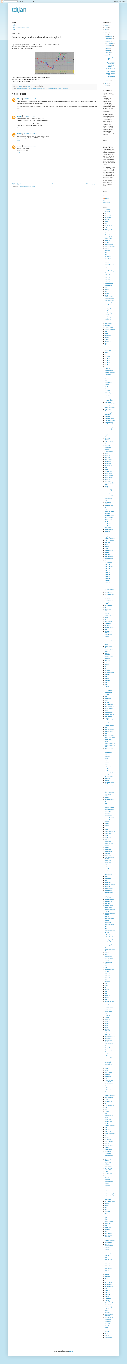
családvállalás (108, 430)
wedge (106, 1327)
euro (106, 585)
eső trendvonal (109, 556)
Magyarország (108, 901)
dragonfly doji (108, 490)
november (109, 38)
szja (106, 1175)
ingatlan (107, 769)
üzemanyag (108, 1298)
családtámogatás (109, 428)
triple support (108, 1268)
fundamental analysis (108, 643)
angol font (107, 250)
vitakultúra (107, 1323)
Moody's (107, 933)
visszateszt (108, 1321)
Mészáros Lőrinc (109, 918)
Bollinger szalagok (110, 329)
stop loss (107, 1143)
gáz (106, 668)
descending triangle (108, 448)
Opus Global (108, 1005)
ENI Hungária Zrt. (109, 540)
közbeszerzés (108, 863)
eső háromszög (109, 550)
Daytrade (107, 445)
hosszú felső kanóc (110, 737)
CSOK (106, 434)
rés (105, 1086)
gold (106, 696)
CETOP (107, 385)
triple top (107, 1270)
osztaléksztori (108, 1011)
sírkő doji (107, 1135)
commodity (108, 397)
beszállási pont (109, 317)
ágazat (106, 221)
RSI (106, 1107)
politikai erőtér (108, 1058)
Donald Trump (108, 471)
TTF (106, 1272)
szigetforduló (108, 1166)
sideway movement (110, 1133)
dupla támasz (108, 498)
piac (106, 1046)
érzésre (107, 546)
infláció (107, 765)
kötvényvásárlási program (109, 858)
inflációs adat (108, 767)
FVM (106, 662)
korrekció (107, 853)
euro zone (107, 587)
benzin (106, 311)
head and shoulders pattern (109, 724)
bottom (106, 333)
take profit (107, 1179)
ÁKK (106, 227)
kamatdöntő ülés (109, 809)
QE (105, 1066)
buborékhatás (108, 347)
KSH (106, 864)
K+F (106, 805)
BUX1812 (107, 364)
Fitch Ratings (108, 621)
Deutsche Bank (109, 451)
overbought (108, 1015)
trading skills (108, 1223)
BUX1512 (107, 360)
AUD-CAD (107, 275)
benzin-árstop (108, 313)
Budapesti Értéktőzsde (108, 349)
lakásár (107, 867)
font (106, 629)
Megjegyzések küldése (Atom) (27, 186)
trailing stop (108, 1227)
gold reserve (108, 698)
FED (106, 607)
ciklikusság (108, 393)
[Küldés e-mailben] (35, 86)
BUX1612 (107, 362)
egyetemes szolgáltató (108, 502)
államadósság (108, 235)
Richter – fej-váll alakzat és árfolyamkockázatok (110, 76)
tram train (107, 1229)
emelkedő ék (108, 524)
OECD (106, 985)
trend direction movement (108, 1236)
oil (105, 987)
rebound (107, 1078)
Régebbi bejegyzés (91, 184)
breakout (107, 337)
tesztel (106, 1209)
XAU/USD (107, 1335)
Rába (106, 1068)
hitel (106, 733)
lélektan (107, 876)
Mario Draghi (108, 907)
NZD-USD (107, 975)
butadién (107, 352)
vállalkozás (108, 1304)
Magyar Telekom (109, 899)
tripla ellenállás (109, 1260)
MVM (106, 947)
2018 (106, 29)
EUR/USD (107, 583)
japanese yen (108, 790)
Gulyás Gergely (109, 708)
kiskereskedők (108, 833)
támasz (107, 1183)
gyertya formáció (109, 714)
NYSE (106, 983)
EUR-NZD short (110, 69)
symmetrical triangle (108, 1160)
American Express (109, 246)
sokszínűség (108, 1139)
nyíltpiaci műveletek (107, 980)
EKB (106, 509)
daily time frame (109, 441)
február (108, 55)
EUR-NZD (107, 570)
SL (14, 29)
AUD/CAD (107, 279)
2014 (106, 86)
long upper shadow (110, 884)
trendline (107, 1249)
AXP (106, 287)
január (108, 81)
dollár (106, 469)
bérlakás (107, 315)
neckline (107, 954)
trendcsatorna (108, 1242)
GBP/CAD (107, 678)
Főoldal (15, 25)
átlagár (106, 273)
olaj (106, 993)
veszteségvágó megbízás (109, 1315)
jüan (106, 803)
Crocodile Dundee (110, 420)
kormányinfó (108, 849)
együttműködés (109, 505)
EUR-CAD (45, 88)
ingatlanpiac (108, 771)
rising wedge (108, 1101)
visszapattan (108, 1319)
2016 (106, 34)
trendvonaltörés (109, 1254)
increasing (107, 756)
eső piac (107, 552)
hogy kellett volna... (110, 735)
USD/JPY (107, 1296)
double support (109, 477)
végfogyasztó (108, 1308)
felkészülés (108, 615)
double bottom (108, 473)
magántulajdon (109, 888)
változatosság (108, 1306)
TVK (106, 1280)
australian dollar (109, 283)
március (108, 52)
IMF (106, 750)
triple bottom (108, 1264)
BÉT (106, 321)
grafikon (107, 702)
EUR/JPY (107, 581)
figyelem (107, 619)
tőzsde (106, 1219)
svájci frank (108, 1151)
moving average (109, 939)
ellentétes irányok (109, 515)
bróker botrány (109, 341)
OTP (106, 1013)
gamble (107, 664)
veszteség (107, 1312)
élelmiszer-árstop (109, 511)
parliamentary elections (108, 1033)
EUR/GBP (107, 577)
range (106, 1070)
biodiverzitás (108, 323)
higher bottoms (109, 731)
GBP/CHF (107, 680)
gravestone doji (109, 704)
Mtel (106, 943)
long (106, 880)
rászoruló (107, 1074)
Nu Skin (107, 971)
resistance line (109, 1090)
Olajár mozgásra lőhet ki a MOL (110, 58)
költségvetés (108, 855)
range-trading (108, 1072)
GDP (106, 688)
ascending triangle (110, 271)
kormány (107, 847)
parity (106, 1027)
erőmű (106, 544)
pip (105, 1052)
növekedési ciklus (109, 969)
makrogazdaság (109, 905)
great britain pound (110, 706)
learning (107, 871)
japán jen (107, 788)
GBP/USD (107, 686)
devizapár (107, 457)
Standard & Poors (109, 1141)
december (109, 36)
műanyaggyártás (109, 945)
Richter (107, 1099)
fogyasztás (107, 625)
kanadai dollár (108, 816)
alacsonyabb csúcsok (108, 230)
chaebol (107, 387)
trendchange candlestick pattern (110, 1239)
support (107, 1147)
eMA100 (107, 522)
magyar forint (108, 890)
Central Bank (108, 383)
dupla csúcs (39, 88)
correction (107, 416)
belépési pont (108, 307)
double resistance (109, 475)
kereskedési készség (108, 820)
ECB (106, 500)
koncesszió (108, 841)
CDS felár (107, 379)
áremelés (107, 261)
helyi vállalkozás (109, 729)
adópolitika (108, 217)
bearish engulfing (109, 300)
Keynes (107, 825)
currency (107, 426)
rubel (106, 1109)
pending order (108, 1038)
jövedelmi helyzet (109, 799)
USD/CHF (107, 1294)
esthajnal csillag (109, 558)
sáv (106, 1113)
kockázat (60, 88)
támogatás (107, 1185)
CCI (106, 376)
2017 (106, 32)
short (66, 88)
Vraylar (107, 1325)
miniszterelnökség (109, 924)
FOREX (107, 637)
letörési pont (108, 878)
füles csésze (108, 660)
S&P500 (107, 1111)
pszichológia (108, 1064)
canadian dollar (109, 370)
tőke (106, 1217)
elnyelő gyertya (109, 518)
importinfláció (108, 752)
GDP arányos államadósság (108, 691)
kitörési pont (108, 837)
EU (105, 560)
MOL (106, 929)
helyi (106, 727)
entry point (107, 542)
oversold (107, 1017)
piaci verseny (108, 1050)
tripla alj (107, 1256)
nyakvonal (107, 977)
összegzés (107, 1019)
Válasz (18, 110)
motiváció (107, 935)
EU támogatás (108, 562)
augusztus (109, 45)
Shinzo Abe (108, 1119)
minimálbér (108, 922)
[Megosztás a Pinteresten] (42, 86)
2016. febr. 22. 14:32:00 (30, 146)
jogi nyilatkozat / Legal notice (21, 27)
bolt (106, 331)
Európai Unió (108, 592)
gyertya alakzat (109, 712)
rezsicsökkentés (109, 1097)
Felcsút (107, 613)
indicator (107, 761)
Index (106, 758)
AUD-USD (107, 277)
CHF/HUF (107, 391)
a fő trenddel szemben (108, 210)
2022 (106, 25)
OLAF (106, 991)
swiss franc (108, 1153)
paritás (106, 1025)
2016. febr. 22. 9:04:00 (30, 116)
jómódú (107, 797)
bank (106, 291)
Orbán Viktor (108, 1009)
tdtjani (20, 9)
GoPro (106, 700)
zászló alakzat (108, 1337)
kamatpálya (108, 812)
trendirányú (108, 1248)
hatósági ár (108, 722)
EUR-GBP (107, 568)
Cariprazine (108, 374)
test (106, 1207)
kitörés (106, 835)
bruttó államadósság (108, 344)
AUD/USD (107, 281)
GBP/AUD (107, 676)
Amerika (107, 248)
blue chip (107, 325)
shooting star (108, 1121)
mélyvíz (107, 916)
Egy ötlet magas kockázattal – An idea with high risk (110, 64)
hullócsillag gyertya (110, 743)
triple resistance (109, 1266)
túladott (107, 1274)
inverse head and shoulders (109, 783)
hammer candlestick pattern (110, 719)
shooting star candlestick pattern (110, 1124)
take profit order (109, 1181)
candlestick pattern (110, 372)
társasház (107, 1192)
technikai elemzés (109, 1196)
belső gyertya (108, 309)
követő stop (108, 860)
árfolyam (107, 263)
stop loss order (109, 1145)
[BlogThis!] (37, 86)
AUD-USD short (110, 71)
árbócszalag (108, 256)
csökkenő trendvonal (107, 438)
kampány (107, 814)
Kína (106, 827)
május (108, 50)
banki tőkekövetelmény (109, 296)
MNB (106, 927)
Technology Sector (110, 1201)
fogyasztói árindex (53, 88)
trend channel (108, 1233)
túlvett (106, 1278)
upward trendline (109, 1286)
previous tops (108, 1060)
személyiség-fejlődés (108, 1163)
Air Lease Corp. (109, 225)
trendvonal (107, 1252)
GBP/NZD (107, 684)
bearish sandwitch (109, 303)
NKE (106, 967)
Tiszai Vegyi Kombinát (108, 1214)
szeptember (109, 43)
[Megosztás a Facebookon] (40, 86)
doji (106, 467)
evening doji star (109, 600)
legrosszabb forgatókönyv (108, 873)
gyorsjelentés (108, 716)
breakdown (108, 335)
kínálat (106, 829)
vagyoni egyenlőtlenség (109, 1301)
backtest (107, 289)
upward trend (108, 1284)
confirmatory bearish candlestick (110, 403)
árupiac (107, 267)
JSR (106, 801)
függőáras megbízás (107, 654)
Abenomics (108, 215)
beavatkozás (108, 305)
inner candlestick (109, 773)
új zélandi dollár (109, 1282)
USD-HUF (107, 1290)
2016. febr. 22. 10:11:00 (30, 133)
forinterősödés (108, 641)
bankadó (107, 293)
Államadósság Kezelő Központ (109, 237)
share (106, 1117)
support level (108, 1149)
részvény (107, 1092)
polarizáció (108, 1054)
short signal (108, 1131)
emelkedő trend (109, 529)
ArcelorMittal (108, 258)
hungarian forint (109, 748)
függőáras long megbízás (109, 650)
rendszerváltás (109, 1084)
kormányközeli (109, 851)
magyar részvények (108, 896)
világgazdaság (109, 1317)
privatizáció (108, 1062)
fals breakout (108, 605)
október (108, 41)
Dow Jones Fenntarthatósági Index (109, 483)
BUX (106, 354)
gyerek (106, 710)
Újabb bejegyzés (17, 184)
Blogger (71, 1351)
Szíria (106, 1171)
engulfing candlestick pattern (110, 537)
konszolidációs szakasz (109, 844)
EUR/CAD (107, 573)
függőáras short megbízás (109, 657)
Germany (107, 694)
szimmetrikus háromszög (108, 1168)
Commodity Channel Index (109, 399)
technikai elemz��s (108, 1198)
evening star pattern (108, 602)
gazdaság (107, 670)
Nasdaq (107, 952)
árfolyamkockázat (109, 265)
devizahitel (108, 455)
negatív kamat (108, 956)
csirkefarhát (108, 432)
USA (106, 1288)
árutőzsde (107, 269)
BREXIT (107, 339)
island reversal (109, 786)
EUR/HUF (107, 579)
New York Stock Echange (109, 959)
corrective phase (109, 418)
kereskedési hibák (109, 818)
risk (64, 88)
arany (106, 254)
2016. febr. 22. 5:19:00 (30, 99)
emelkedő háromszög (108, 526)
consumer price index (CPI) (23, 88)
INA (106, 754)
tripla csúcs (108, 1258)
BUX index (107, 356)
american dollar (109, 244)
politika (107, 1056)
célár (106, 381)
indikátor (107, 763)
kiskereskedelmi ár (110, 831)
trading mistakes (109, 1221)
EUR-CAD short (109, 566)
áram (106, 252)
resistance (107, 1088)
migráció (107, 920)
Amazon (107, 242)
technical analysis (109, 1194)
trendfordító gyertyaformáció (109, 1245)
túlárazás (107, 1276)
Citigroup (107, 395)
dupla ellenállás (109, 496)
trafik (106, 1225)
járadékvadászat (109, 792)
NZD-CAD (107, 973)
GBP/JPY (107, 682)
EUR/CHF (107, 575)
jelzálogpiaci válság (108, 794)
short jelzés (108, 1129)
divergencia (108, 463)
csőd (106, 436)
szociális (107, 1177)
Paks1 (106, 1021)
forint (106, 639)
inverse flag (108, 780)
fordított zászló (108, 635)
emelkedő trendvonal (107, 532)
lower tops (107, 886)
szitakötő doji (108, 1173)
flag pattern (108, 623)
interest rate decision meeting (109, 775)
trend (106, 1231)
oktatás (107, 989)
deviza (106, 453)
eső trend (107, 554)
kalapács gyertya (109, 807)
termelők (107, 1205)
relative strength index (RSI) (109, 1081)
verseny (107, 1310)
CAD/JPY (107, 368)
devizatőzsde (108, 459)
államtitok (107, 240)
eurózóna (107, 598)
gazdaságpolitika (109, 672)
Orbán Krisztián (109, 1007)
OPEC (106, 999)
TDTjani (19, 99)
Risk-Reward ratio (109, 1105)
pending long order (110, 1036)
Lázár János (108, 869)
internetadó (108, 778)
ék (105, 507)
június (108, 48)
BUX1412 (107, 358)
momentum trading (110, 931)
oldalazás (107, 995)
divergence (108, 461)
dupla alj (107, 492)
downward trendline (107, 487)
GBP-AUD (107, 674)
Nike (106, 965)
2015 (106, 83)
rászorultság (108, 1076)
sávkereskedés (109, 1115)
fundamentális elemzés (108, 647)
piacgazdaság (108, 1048)
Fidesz (106, 617)
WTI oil (106, 1333)
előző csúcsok (108, 520)
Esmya (106, 548)
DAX (106, 443)
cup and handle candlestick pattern (110, 423)
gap (106, 666)
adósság (107, 219)
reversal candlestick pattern (110, 1094)
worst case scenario (107, 1330)
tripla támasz (108, 1262)
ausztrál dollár (108, 285)
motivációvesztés (109, 937)
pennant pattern (109, 1044)
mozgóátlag (108, 941)
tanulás (107, 1188)
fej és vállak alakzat (108, 610)
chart (106, 389)
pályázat (107, 1023)
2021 (106, 27)
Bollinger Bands (109, 327)
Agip (106, 223)
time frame (107, 1211)
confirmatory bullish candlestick (110, 406)
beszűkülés (108, 319)
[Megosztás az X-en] (39, 86)
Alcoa (106, 233)
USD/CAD (107, 1292)
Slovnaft (107, 1137)
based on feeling (109, 298)
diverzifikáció (108, 465)
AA (105, 213)
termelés (107, 1203)
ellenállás (107, 513)
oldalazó (107, 997)
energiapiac (108, 535)
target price (108, 1190)
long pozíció (108, 882)
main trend (107, 903)
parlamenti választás (107, 1030)
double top (33, 88)
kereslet (107, 823)
